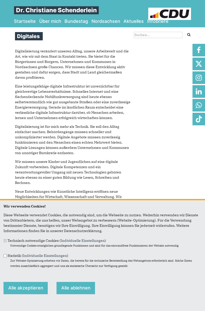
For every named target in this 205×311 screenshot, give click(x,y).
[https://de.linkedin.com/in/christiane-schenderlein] (198, 91)
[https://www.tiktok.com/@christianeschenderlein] (198, 119)
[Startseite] (169, 10)
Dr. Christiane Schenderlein (56, 10)
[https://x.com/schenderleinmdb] (198, 64)
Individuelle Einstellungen (83, 240)
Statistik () (38, 255)
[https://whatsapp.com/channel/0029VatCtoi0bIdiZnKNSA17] (198, 105)
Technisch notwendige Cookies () (57, 240)
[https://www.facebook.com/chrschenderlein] (198, 50)
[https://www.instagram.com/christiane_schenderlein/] (198, 77)
